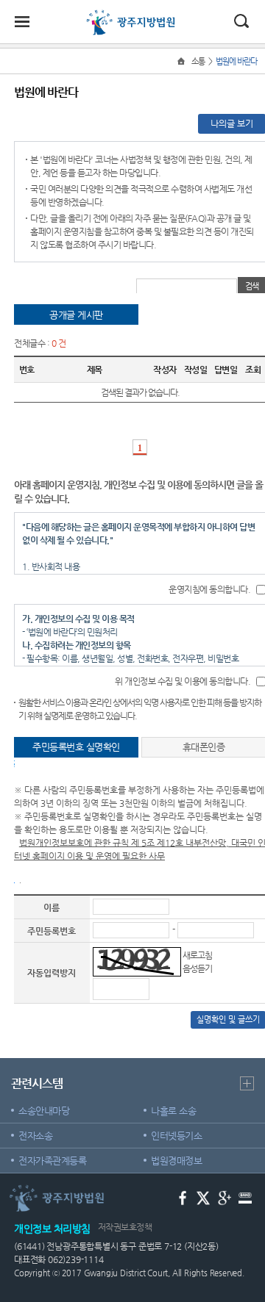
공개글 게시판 (76, 314)
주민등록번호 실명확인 (76, 746)
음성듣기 (197, 968)
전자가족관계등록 (52, 1160)
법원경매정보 (176, 1160)
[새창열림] (182, 1197)
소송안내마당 (43, 1110)
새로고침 (197, 955)
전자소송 (35, 1135)
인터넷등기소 (176, 1135)
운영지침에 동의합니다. (209, 589)
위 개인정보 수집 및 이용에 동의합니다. (182, 681)
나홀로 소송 (173, 1110)
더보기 (247, 1083)
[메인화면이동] (182, 61)
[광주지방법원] (132, 16)
